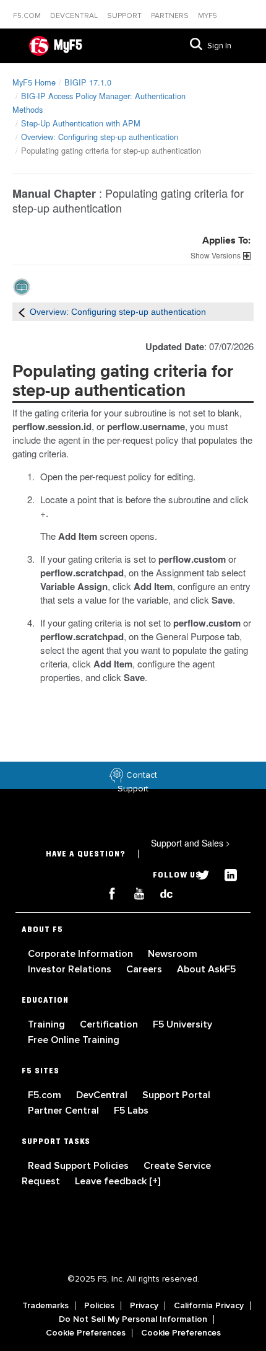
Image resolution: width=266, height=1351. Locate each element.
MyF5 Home (34, 82)
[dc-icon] (160, 892)
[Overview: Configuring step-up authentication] (22, 312)
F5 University (182, 1024)
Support (125, 15)
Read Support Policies (79, 1166)
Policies (99, 1305)
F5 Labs (131, 1110)
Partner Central (64, 1110)
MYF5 (207, 15)
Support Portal (176, 1095)
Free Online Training (73, 1040)
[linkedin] (224, 873)
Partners (171, 15)
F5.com (28, 15)
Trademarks (45, 1305)
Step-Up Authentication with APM (80, 123)
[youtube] (134, 892)
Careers (145, 969)
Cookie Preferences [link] (86, 1333)
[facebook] (107, 892)
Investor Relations (71, 969)
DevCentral (103, 1095)
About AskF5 (206, 969)
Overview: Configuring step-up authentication (99, 137)
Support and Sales (190, 842)
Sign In (219, 46)
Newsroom (172, 954)
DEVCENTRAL (75, 15)
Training (47, 1024)
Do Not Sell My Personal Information (133, 1319)
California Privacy (209, 1305)
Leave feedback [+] (117, 1181)
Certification (110, 1024)
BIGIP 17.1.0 (87, 82)
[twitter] (198, 873)
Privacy (144, 1305)
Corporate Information (81, 954)
